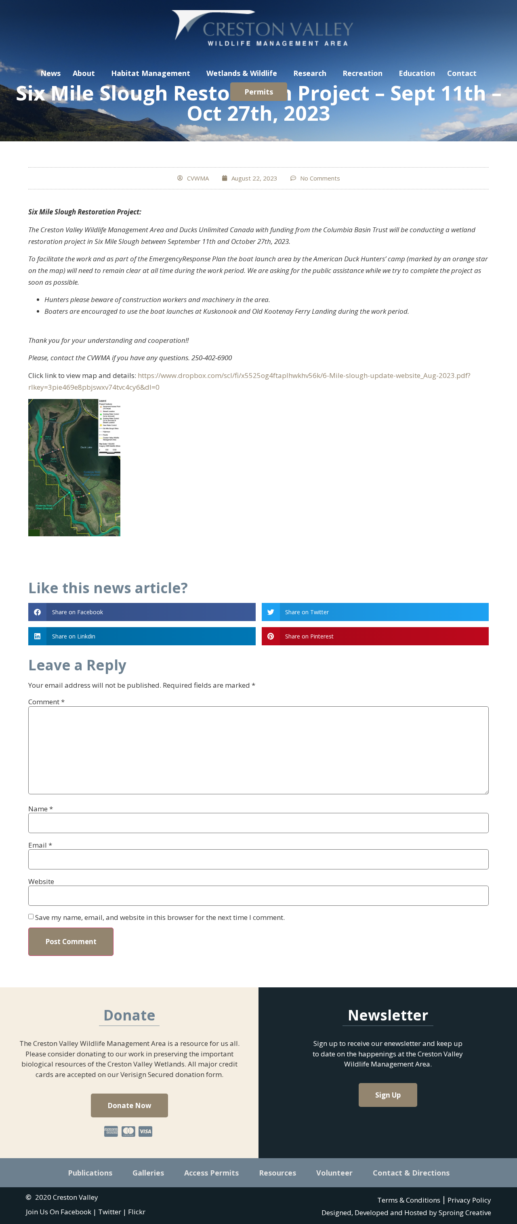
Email (40, 845)
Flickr (136, 1211)
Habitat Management (150, 73)
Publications (90, 1173)
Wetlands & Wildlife (241, 73)
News (50, 73)
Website (41, 881)
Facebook (76, 1211)
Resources (277, 1173)
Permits (258, 92)
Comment (46, 701)
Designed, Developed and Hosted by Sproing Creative (406, 1212)
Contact (462, 73)
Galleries (148, 1173)
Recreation (362, 73)
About (84, 73)
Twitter (109, 1211)
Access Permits (211, 1173)
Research (309, 73)
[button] (142, 612)
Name (40, 808)
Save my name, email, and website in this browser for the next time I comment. (160, 917)
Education (417, 73)
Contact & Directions (411, 1173)
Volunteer (334, 1173)
